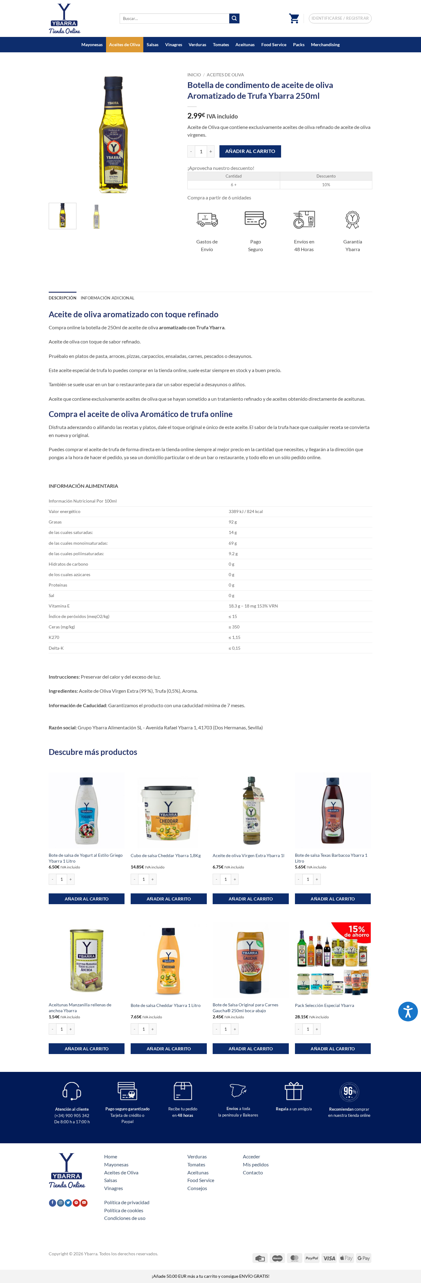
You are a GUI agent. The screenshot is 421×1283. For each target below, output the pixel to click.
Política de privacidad (126, 1202)
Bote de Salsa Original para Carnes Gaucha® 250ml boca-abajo (245, 1007)
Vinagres (173, 44)
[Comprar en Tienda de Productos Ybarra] (79, 18)
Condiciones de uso (124, 1218)
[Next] (167, 134)
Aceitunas (245, 44)
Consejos (197, 1188)
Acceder (251, 1156)
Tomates (221, 44)
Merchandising (325, 44)
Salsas (152, 44)
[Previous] (59, 134)
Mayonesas (92, 44)
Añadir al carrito (250, 151)
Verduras (197, 44)
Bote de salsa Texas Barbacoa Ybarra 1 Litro (331, 858)
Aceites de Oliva (124, 44)
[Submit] (234, 19)
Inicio (194, 74)
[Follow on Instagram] (60, 1203)
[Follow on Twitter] (68, 1203)
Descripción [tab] (62, 297)
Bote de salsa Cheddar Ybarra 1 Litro (166, 1005)
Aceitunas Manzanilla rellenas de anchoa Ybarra (80, 1007)
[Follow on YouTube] (84, 1203)
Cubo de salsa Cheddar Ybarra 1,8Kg (166, 855)
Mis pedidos (256, 1164)
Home (110, 1156)
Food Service (273, 44)
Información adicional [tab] (107, 297)
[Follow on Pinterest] (76, 1203)
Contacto (253, 1172)
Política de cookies (123, 1210)
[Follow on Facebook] (52, 1203)
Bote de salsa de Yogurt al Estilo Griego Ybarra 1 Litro (86, 858)
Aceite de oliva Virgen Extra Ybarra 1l (248, 855)
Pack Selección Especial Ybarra (324, 1005)
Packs (299, 44)
